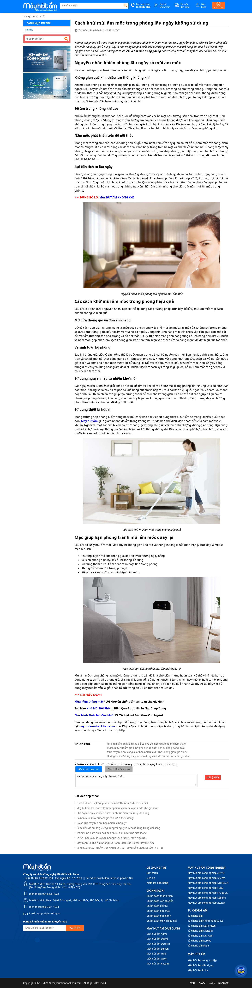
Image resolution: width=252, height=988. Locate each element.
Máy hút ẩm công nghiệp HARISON (208, 892)
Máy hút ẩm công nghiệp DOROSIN (208, 882)
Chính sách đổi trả (157, 905)
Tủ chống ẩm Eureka (199, 940)
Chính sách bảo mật (158, 910)
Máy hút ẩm (89, 421)
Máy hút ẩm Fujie (156, 953)
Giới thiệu (152, 872)
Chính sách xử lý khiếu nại (162, 920)
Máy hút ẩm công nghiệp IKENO (206, 902)
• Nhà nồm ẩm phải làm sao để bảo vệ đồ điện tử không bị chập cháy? (145, 743)
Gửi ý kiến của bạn (88, 769)
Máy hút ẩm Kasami (158, 963)
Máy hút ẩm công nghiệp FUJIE (205, 887)
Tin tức (41, 16)
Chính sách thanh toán (160, 895)
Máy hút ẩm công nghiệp (202, 960)
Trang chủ (29, 16)
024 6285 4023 (50, 893)
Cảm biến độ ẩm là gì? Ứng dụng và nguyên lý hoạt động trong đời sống (118, 828)
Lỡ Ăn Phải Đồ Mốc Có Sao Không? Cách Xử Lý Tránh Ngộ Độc (112, 837)
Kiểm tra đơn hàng (157, 882)
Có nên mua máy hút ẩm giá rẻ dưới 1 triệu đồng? (105, 818)
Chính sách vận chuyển (160, 900)
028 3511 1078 (50, 906)
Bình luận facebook (119, 769)
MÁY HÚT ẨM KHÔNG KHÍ (116, 197)
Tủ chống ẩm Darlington (202, 925)
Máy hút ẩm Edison (158, 948)
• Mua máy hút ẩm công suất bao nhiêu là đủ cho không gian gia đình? (146, 752)
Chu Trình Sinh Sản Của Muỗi (94, 715)
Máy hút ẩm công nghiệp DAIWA (206, 877)
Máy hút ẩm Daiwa (157, 938)
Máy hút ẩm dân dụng (200, 965)
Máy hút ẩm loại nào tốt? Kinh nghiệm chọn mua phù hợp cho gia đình (117, 808)
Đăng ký (74, 928)
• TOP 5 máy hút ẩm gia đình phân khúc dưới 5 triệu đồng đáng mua (145, 747)
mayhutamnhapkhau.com (97, 726)
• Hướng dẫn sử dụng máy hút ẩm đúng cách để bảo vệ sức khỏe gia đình (147, 756)
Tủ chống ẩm (195, 915)
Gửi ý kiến (213, 777)
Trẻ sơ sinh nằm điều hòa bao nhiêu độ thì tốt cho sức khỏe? (111, 832)
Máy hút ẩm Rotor (198, 970)
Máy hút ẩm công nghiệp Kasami (207, 897)
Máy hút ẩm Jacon (157, 958)
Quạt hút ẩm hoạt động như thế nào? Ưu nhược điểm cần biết (112, 803)
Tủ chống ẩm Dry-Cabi (200, 935)
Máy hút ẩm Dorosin (158, 943)
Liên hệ (151, 877)
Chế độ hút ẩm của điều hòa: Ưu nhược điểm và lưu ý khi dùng (113, 813)
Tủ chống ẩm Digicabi (200, 930)
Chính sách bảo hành (159, 915)
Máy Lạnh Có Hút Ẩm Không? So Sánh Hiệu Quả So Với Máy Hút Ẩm (115, 842)
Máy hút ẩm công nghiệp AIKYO (206, 872)
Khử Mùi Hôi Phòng (100, 708)
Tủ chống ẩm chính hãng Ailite (205, 920)
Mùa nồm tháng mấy (89, 701)
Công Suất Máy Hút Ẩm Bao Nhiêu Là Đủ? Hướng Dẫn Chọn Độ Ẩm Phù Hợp (120, 847)
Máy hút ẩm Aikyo (157, 933)
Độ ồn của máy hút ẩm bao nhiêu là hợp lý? (102, 823)
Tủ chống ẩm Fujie (198, 945)
